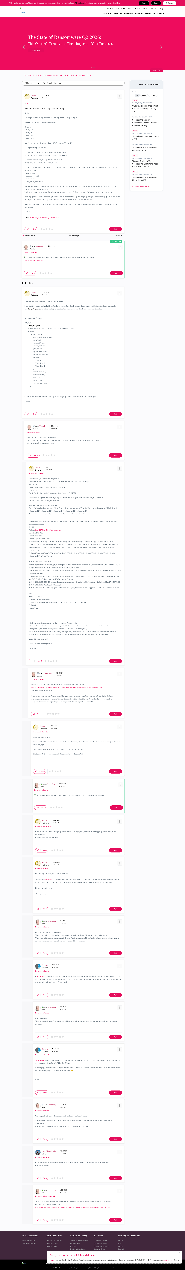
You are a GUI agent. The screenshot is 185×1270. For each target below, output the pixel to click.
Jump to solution (32, 104)
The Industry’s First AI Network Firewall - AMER (145, 178)
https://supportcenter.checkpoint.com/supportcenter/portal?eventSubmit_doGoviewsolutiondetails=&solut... (67, 687)
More (159, 13)
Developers (47, 75)
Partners (148, 13)
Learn (116, 13)
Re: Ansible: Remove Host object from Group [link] (75, 75)
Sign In (162, 9)
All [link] (137, 95)
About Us (107, 1268)
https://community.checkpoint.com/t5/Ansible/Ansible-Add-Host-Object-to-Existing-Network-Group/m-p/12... (72, 1207)
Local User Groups (132, 13)
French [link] (120, 1243)
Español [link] (120, 1240)
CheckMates (28, 75)
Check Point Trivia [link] (51, 1243)
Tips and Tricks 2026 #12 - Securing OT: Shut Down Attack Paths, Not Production (145, 164)
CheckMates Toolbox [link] (100, 1240)
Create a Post (156, 70)
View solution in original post (33, 260)
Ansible (55, 75)
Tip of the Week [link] (75, 1243)
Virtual (135, 100)
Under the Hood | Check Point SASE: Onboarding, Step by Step (145, 108)
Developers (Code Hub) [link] (101, 1243)
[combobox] (83, 83)
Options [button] (122, 75)
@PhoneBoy (48, 879)
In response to (30, 252)
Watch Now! (36, 50)
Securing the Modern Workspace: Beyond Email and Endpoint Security (145, 122)
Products (105, 13)
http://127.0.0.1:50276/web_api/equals (48, 530)
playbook (54, 217)
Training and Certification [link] (78, 1249)
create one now (168, 1260)
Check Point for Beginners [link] (54, 1240)
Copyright (88, 1268)
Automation (44, 217)
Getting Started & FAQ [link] (29, 1240)
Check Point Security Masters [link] (79, 1240)
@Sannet (40, 976)
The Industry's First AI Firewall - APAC (145, 137)
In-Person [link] (153, 95)
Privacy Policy (79, 3)
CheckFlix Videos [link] (51, 1246)
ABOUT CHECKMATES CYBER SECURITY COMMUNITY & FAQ (132, 9)
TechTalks (73, 1246)
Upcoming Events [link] (99, 1249)
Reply (115, 229)
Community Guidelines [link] (29, 1243)
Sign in (52, 1260)
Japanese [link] (120, 1246)
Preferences (169, 3)
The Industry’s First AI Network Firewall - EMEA (145, 148)
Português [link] (121, 1249)
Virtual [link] (144, 95)
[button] (144, 3)
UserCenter (115, 1268)
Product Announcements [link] (101, 1246)
